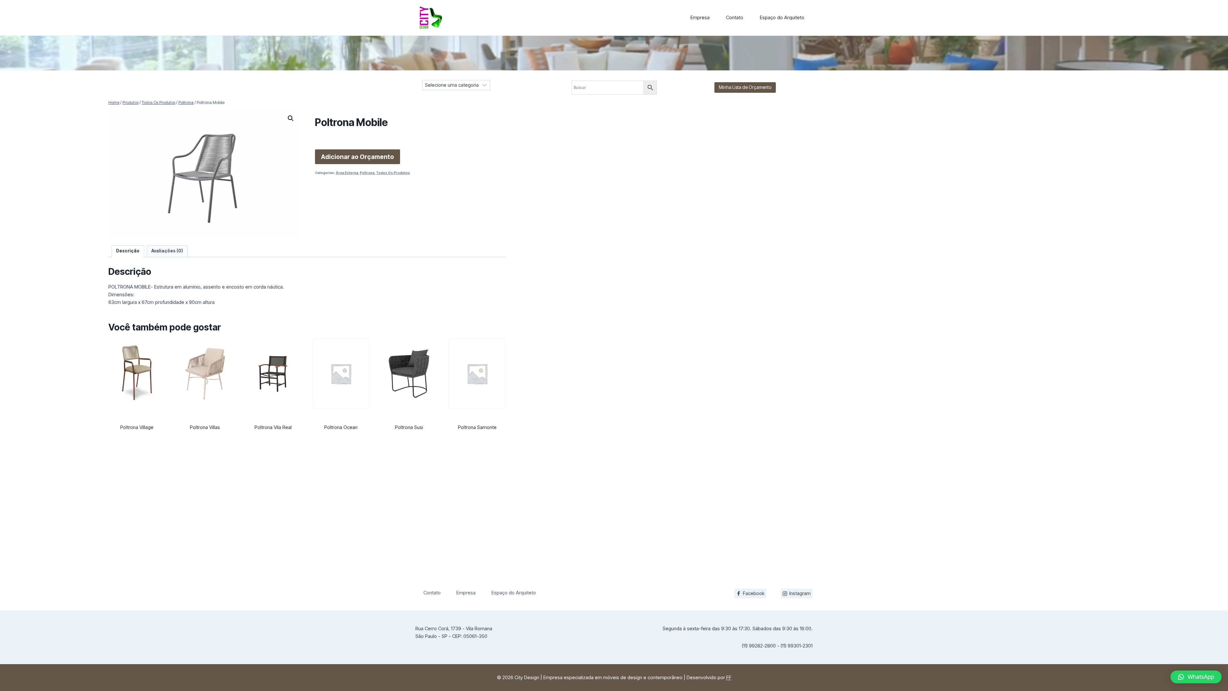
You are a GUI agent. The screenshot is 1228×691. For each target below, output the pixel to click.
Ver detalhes (137, 441)
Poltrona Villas (205, 427)
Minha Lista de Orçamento (745, 87)
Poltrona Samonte (477, 427)
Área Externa (347, 173)
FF (728, 677)
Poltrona (367, 173)
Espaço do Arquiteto (782, 17)
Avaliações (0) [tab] (167, 250)
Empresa (700, 17)
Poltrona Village (137, 427)
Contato (734, 17)
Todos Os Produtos (393, 173)
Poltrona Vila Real (273, 427)
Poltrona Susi (409, 427)
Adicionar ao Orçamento (357, 157)
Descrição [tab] (127, 250)
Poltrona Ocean (341, 427)
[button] (290, 118)
